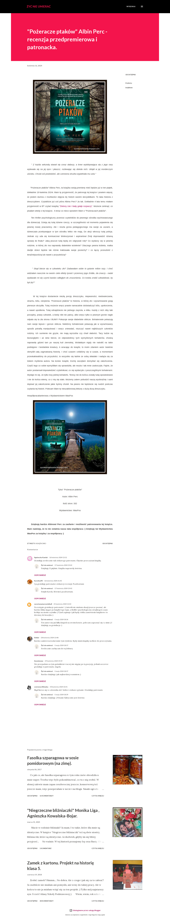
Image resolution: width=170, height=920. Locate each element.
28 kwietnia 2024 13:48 (49, 638)
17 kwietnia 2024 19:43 (63, 565)
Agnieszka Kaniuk (41, 557)
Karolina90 (38, 581)
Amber (36, 638)
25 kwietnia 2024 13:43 (62, 604)
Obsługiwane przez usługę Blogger (86, 910)
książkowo (129, 87)
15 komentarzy (46, 796)
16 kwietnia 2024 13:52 (58, 557)
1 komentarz (45, 848)
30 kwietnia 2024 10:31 (58, 687)
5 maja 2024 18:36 (61, 619)
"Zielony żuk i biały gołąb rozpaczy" (75, 206)
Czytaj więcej (98, 796)
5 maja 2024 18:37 (61, 645)
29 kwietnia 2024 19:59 (53, 661)
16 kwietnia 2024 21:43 (53, 581)
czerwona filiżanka (41, 687)
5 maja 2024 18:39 (61, 695)
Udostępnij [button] (130, 75)
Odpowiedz (40, 575)
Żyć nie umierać (39, 6)
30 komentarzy (46, 901)
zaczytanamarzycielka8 (43, 604)
